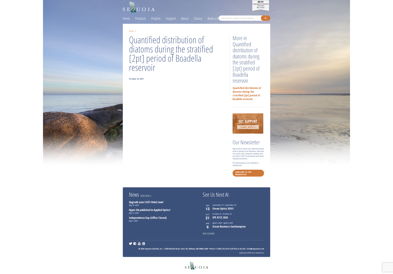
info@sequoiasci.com (255, 248)
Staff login (243, 252)
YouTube (139, 243)
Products (140, 18)
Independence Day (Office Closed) (148, 218)
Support (171, 18)
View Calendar (208, 233)
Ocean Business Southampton (229, 226)
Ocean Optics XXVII (223, 208)
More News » (146, 195)
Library (198, 18)
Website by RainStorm (256, 252)
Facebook (135, 243)
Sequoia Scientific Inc (139, 6)
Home (126, 18)
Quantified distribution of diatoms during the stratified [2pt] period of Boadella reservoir (247, 93)
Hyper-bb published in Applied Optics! (149, 210)
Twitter (130, 243)
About (184, 18)
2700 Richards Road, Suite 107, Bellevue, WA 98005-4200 (186, 248)
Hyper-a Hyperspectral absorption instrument (261, 5)
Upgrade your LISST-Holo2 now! (146, 202)
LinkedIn (144, 243)
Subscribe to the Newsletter (243, 173)
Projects (156, 18)
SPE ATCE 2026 (220, 217)
